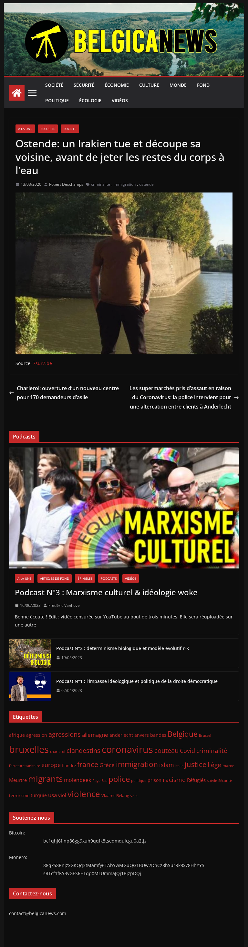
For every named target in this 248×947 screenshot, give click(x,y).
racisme (174, 779)
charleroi (57, 751)
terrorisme (19, 795)
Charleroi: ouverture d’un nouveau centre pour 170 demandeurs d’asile (68, 393)
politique (138, 780)
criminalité (100, 184)
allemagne (95, 734)
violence (83, 794)
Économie (117, 85)
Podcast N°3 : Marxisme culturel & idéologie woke (106, 592)
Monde (178, 85)
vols (133, 795)
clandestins (83, 750)
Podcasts (109, 578)
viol (62, 795)
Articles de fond (54, 578)
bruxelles (29, 749)
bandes (158, 735)
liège (214, 765)
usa (52, 795)
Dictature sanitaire (24, 766)
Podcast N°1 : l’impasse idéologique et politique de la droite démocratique (137, 681)
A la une (25, 128)
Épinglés (85, 578)
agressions (64, 734)
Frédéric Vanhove (64, 605)
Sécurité (84, 85)
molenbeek (77, 780)
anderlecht (121, 735)
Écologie (90, 100)
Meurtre (18, 780)
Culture (149, 85)
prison (154, 780)
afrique (17, 735)
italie (179, 766)
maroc (228, 765)
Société (54, 85)
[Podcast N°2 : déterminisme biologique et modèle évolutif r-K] (30, 653)
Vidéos (120, 100)
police (119, 779)
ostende (146, 184)
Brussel (205, 735)
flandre (69, 765)
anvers (141, 735)
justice (195, 764)
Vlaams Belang (115, 795)
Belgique (183, 734)
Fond (203, 85)
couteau (166, 750)
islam (166, 765)
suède (212, 780)
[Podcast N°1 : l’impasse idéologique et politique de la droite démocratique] (30, 686)
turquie (39, 795)
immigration (125, 184)
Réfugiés (196, 780)
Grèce (107, 765)
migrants (45, 778)
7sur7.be (42, 363)
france (87, 764)
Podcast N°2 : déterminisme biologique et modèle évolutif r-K (122, 648)
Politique (57, 100)
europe (51, 765)
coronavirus (127, 749)
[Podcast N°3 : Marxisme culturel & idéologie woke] (124, 508)
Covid (187, 751)
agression (36, 735)
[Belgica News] (124, 7)
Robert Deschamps (66, 184)
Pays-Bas (99, 780)
